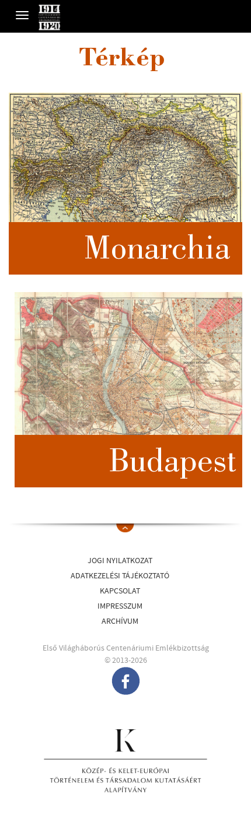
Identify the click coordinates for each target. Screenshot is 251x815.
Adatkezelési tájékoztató (120, 576)
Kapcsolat (120, 591)
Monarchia (157, 251)
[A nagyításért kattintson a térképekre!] (125, 184)
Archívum (120, 621)
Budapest (172, 464)
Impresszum (119, 606)
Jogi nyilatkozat (120, 561)
